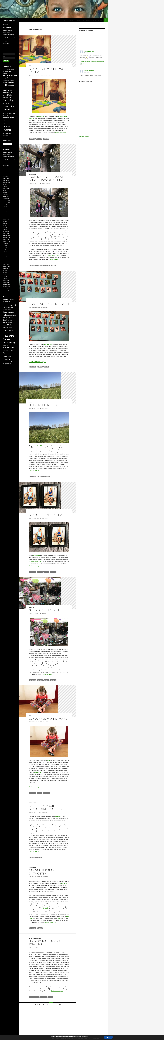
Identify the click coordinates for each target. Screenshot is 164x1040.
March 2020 (5, 209)
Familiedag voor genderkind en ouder (45, 807)
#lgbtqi (99, 61)
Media (9, 95)
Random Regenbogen (35, 938)
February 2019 (6, 231)
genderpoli (5, 78)
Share (90, 66)
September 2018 (6, 241)
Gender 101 (72, 20)
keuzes (11, 87)
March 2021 (5, 194)
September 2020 (6, 202)
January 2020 (6, 213)
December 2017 (6, 260)
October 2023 (6, 178)
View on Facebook (83, 66)
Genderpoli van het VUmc (48, 718)
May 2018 (5, 249)
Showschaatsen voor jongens (45, 942)
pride (4, 115)
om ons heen (6, 103)
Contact (100, 20)
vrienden (12, 132)
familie (10, 71)
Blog (78, 20)
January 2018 (6, 258)
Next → (60, 1004)
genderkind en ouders (54, 255)
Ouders (32, 138)
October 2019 (6, 217)
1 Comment (45, 518)
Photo (84, 63)
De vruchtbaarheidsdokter (8, 39)
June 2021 (5, 192)
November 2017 (6, 262)
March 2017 (5, 278)
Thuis (30, 402)
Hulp (30, 65)
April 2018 (5, 251)
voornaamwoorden (6, 132)
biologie (4, 69)
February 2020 (6, 211)
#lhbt (102, 61)
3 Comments (45, 307)
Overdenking (9, 113)
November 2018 (6, 237)
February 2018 (6, 256)
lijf (11, 92)
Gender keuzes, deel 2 (45, 515)
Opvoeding (40, 265)
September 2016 (6, 290)
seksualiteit (10, 121)
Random (7, 115)
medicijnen (5, 97)
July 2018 (5, 245)
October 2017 (6, 264)
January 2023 (6, 180)
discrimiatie (6, 71)
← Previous (36, 1004)
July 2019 (5, 221)
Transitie (46, 138)
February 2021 (6, 196)
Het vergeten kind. (43, 405)
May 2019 (5, 225)
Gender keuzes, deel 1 (45, 610)
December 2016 (6, 284)
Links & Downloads (91, 20)
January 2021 (6, 198)
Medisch (9, 97)
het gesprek (48, 344)
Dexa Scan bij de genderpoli (9, 37)
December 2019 (6, 215)
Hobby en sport (34, 997)
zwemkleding (5, 135)
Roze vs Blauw (9, 117)
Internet (5, 88)
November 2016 (6, 286)
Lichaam (5, 93)
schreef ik (39, 446)
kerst (9, 87)
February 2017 (6, 280)
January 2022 (6, 188)
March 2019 (5, 229)
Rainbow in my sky (9, 20)
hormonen (11, 85)
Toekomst (39, 138)
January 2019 (6, 233)
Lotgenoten (32, 174)
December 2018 (6, 235)
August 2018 (5, 243)
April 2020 (5, 206)
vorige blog (36, 555)
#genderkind (93, 61)
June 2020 (5, 204)
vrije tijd (4, 133)
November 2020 (6, 200)
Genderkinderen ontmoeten (42, 872)
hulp (14, 85)
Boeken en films (10, 69)
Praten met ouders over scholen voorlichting (47, 178)
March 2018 (5, 254)
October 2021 (6, 190)
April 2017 (5, 276)
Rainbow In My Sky (89, 51)
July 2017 (5, 270)
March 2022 (5, 186)
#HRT (81, 61)
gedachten (5, 73)
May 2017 (5, 274)
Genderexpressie (10, 75)
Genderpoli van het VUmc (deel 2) (48, 70)
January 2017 (6, 282)
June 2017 (5, 272)
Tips (83, 20)
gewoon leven (7, 80)
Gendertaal (10, 78)
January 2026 (6, 174)
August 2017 (5, 268)
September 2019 (6, 219)
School (54, 265)
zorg (10, 133)
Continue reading (61, 132)
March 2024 (5, 176)
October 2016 (6, 288)
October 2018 (6, 239)
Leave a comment (46, 75)
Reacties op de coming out (49, 304)
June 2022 (5, 184)
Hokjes (6, 85)
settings (96, 1038)
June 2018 (5, 247)
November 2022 (6, 182)
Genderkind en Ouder (35, 561)
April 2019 (5, 227)
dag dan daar (41, 116)
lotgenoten (5, 95)
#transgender (86, 61)
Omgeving (32, 265)
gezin (12, 80)
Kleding (6, 90)
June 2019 (5, 223)
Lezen (10, 90)
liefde (9, 92)
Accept (108, 1037)
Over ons (65, 20)
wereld (7, 133)
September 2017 (6, 266)
